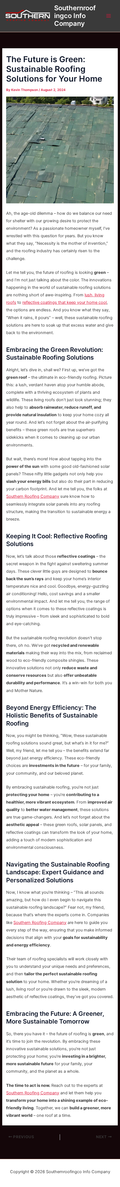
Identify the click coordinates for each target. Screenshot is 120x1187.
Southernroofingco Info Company (75, 16)
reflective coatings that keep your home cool (64, 302)
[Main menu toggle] (108, 16)
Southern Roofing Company (32, 496)
